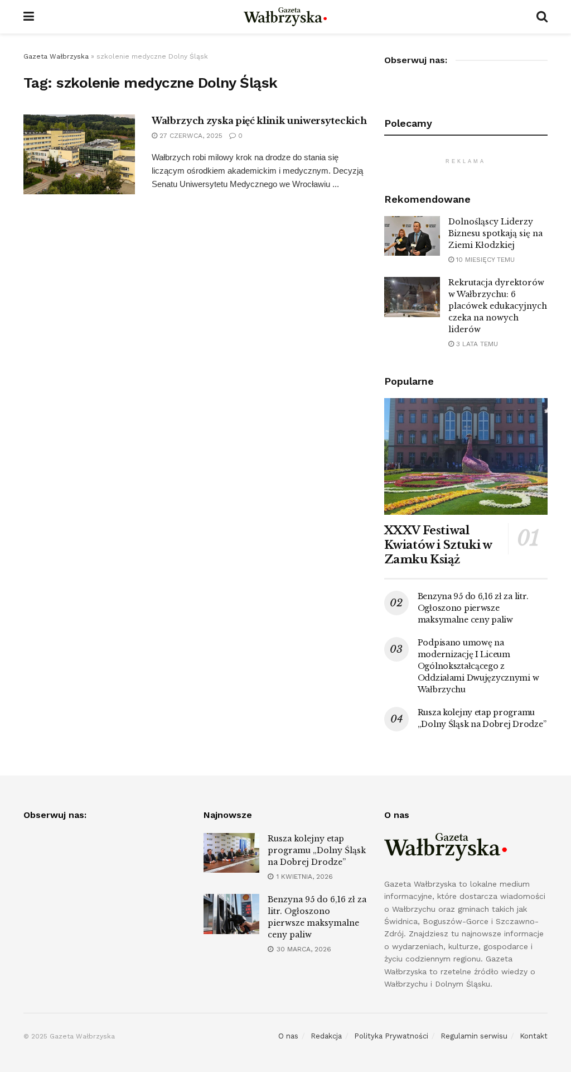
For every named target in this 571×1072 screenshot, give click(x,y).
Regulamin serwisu (474, 1036)
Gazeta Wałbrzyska (56, 56)
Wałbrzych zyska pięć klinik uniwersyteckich (259, 120)
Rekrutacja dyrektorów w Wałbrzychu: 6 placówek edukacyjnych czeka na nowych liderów (497, 305)
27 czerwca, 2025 (189, 136)
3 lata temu (476, 344)
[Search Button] (542, 17)
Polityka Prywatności (391, 1036)
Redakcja (326, 1036)
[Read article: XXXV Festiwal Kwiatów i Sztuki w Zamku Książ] (466, 456)
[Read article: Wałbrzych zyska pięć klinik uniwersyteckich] (79, 154)
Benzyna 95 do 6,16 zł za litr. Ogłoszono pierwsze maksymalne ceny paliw (473, 608)
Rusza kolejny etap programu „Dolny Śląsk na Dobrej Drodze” (317, 850)
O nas (288, 1036)
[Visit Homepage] (285, 16)
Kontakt (534, 1036)
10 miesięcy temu (484, 260)
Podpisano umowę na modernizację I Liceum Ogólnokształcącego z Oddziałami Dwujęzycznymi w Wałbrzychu (478, 666)
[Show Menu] (28, 17)
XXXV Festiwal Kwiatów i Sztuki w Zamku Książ (438, 545)
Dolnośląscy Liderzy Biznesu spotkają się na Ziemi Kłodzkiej (495, 233)
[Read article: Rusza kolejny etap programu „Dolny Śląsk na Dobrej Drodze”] (231, 853)
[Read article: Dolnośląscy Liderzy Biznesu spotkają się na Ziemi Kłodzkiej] (412, 236)
